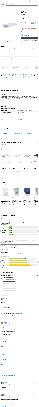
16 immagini (10, 42)
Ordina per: (3, 295)
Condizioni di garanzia (18, 133)
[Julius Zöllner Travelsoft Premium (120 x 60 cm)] (16, 158)
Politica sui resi (4, 133)
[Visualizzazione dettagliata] (19, 230)
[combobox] (6, 296)
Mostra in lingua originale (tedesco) (8, 315)
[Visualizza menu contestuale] (30, 299)
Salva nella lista (34, 40)
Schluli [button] (4, 394)
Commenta (4, 318)
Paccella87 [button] (5, 298)
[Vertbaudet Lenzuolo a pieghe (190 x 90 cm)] (5, 196)
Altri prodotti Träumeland (33, 22)
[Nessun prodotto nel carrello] (37, 2)
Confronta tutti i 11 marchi (5, 236)
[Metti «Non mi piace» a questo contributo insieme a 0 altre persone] (37, 299)
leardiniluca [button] (5, 382)
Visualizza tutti (3, 60)
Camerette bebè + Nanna (14, 8)
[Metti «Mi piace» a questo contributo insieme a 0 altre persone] (33, 299)
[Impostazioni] (29, 2)
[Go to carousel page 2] (18, 171)
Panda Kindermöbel (24, 35)
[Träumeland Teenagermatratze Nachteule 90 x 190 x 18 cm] (16, 71)
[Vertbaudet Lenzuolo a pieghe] (16, 196)
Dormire (21, 8)
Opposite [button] (5, 322)
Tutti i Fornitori (29, 133)
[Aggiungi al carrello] (10, 204)
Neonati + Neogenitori (5, 8)
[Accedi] (32, 2)
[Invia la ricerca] (6, 4)
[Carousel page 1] (17, 171)
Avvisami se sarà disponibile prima (28, 31)
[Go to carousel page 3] (19, 171)
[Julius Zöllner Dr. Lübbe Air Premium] (27, 158)
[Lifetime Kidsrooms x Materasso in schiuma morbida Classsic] (5, 71)
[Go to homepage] (4, 1)
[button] (29, 28)
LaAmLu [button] (4, 346)
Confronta (26, 40)
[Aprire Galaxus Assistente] (34, 2)
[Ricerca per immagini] (37, 5)
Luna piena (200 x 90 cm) (22, 313)
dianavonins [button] (5, 364)
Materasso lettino (27, 8)
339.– (22, 11)
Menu (3, 4)
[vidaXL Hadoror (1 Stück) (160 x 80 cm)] (27, 71)
